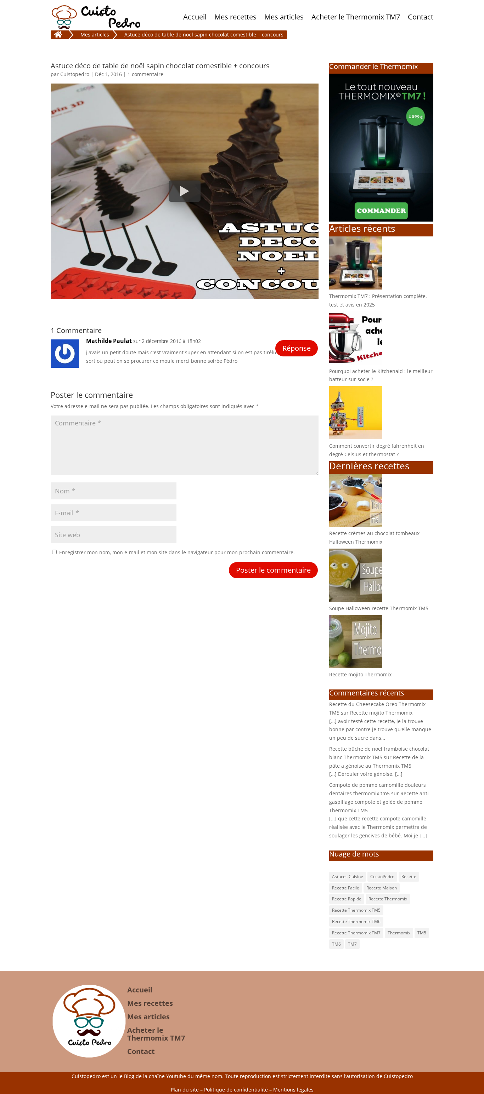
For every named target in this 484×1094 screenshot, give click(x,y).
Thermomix (399, 933)
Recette (408, 877)
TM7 (352, 944)
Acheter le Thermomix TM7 (355, 17)
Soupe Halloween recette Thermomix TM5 (378, 608)
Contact (420, 17)
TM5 (421, 933)
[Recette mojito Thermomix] (355, 666)
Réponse (296, 348)
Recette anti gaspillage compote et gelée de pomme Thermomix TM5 (379, 802)
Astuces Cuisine (347, 877)
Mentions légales (293, 1089)
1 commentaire (145, 74)
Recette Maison (381, 888)
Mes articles (284, 17)
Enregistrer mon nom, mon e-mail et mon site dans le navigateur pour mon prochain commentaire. (177, 552)
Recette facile (345, 888)
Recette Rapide (346, 899)
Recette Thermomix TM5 (356, 910)
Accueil (195, 17)
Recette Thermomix (387, 899)
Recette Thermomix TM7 (356, 933)
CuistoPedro (382, 877)
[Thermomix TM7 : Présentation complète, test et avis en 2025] (355, 287)
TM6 (336, 944)
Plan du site (185, 1089)
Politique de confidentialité (236, 1089)
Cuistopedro (74, 74)
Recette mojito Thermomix (360, 674)
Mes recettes (235, 17)
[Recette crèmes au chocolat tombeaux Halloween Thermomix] (355, 525)
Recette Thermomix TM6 (356, 921)
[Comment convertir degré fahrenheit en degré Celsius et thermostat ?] (355, 437)
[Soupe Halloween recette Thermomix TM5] (355, 599)
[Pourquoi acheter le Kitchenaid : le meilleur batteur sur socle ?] (355, 362)
